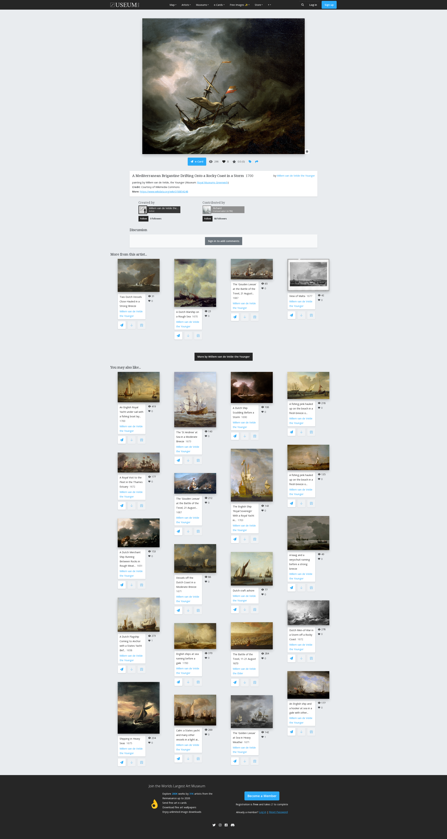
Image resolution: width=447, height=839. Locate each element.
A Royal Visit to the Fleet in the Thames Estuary (131, 482)
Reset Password (278, 812)
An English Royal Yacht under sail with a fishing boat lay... (131, 412)
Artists (185, 4)
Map (172, 4)
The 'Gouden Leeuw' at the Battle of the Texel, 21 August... (244, 289)
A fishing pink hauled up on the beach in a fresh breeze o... (301, 408)
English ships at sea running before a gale (187, 658)
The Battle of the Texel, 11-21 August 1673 (244, 659)
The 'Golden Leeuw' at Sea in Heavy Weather (244, 737)
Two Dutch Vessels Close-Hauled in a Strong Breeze (131, 301)
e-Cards (218, 4)
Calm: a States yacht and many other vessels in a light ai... (188, 735)
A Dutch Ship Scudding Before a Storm (243, 412)
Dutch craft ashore (243, 590)
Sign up (329, 4)
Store (258, 4)
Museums (201, 4)
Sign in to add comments (223, 241)
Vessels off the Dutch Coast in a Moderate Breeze (186, 582)
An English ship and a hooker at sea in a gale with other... (300, 708)
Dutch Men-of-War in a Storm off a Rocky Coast (301, 635)
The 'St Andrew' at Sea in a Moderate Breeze (186, 437)
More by (223, 356)
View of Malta (297, 296)
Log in (313, 4)
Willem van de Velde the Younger (296, 175)
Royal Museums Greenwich (212, 182)
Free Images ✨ (239, 4)
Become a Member (261, 796)
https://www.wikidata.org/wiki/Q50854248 (164, 191)
